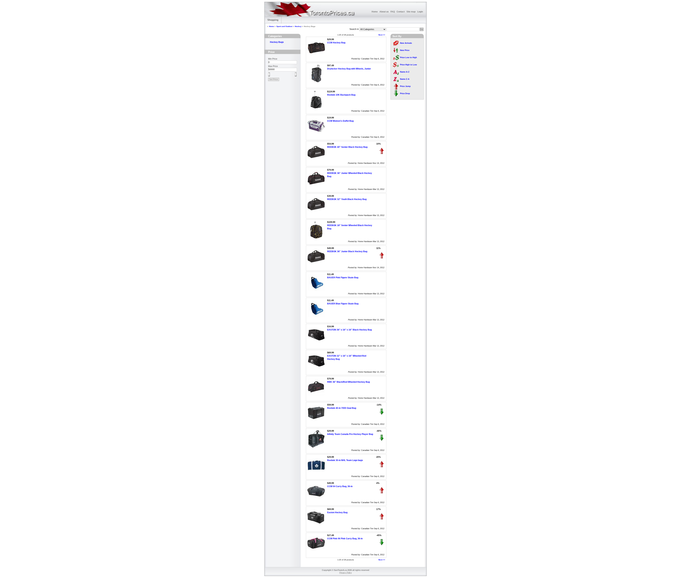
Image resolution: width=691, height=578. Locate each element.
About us (384, 11)
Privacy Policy (345, 573)
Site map (411, 11)
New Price (404, 50)
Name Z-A (404, 79)
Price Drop (405, 93)
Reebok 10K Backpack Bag (341, 95)
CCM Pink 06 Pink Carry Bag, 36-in (345, 538)
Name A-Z (404, 72)
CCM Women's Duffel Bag (340, 121)
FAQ (392, 11)
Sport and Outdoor (284, 26)
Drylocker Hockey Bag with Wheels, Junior (349, 69)
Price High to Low (408, 65)
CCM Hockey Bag (336, 42)
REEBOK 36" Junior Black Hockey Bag (347, 251)
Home (375, 11)
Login (420, 11)
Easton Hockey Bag (337, 512)
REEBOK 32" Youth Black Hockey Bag (347, 199)
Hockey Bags (277, 42)
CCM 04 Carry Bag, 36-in (340, 486)
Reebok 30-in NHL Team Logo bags (345, 460)
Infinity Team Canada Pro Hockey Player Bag (350, 434)
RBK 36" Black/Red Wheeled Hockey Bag (348, 382)
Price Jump (405, 86)
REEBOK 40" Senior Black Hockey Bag (347, 147)
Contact (401, 11)
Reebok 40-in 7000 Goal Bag (341, 408)
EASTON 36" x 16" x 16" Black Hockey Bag (349, 330)
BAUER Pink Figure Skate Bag (342, 277)
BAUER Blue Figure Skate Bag (342, 303)
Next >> (381, 35)
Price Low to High (408, 57)
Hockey (298, 26)
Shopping (272, 20)
